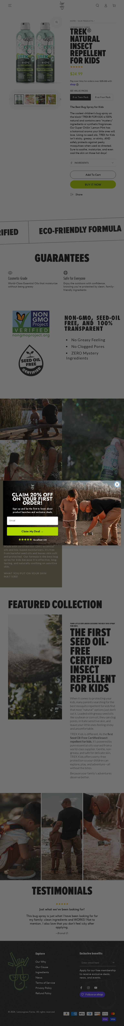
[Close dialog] (117, 484)
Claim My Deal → (32, 531)
